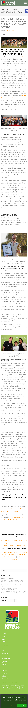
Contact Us (4, 673)
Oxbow (3, 648)
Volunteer (4, 666)
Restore (4, 652)
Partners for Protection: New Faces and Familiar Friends (12, 585)
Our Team (4, 638)
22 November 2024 (9, 30)
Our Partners (5, 678)
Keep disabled (11, 705)
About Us (4, 636)
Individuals (4, 661)
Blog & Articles (5, 675)
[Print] (4, 34)
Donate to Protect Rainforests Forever (14, 552)
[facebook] (3, 687)
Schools (4, 664)
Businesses (4, 662)
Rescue (3, 650)
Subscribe (4, 676)
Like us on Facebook (18, 543)
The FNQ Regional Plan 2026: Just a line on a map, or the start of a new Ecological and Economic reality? (13, 592)
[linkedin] (8, 687)
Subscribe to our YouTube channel (14, 545)
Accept (22, 705)
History (3, 639)
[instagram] (12, 687)
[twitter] (17, 687)
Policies (3, 641)
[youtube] (22, 687)
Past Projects (5, 653)
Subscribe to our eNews (9, 540)
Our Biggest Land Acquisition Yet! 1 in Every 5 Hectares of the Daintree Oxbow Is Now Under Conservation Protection (12, 581)
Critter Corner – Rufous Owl (7, 578)
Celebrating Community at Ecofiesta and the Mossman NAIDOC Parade (11, 589)
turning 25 (20, 57)
